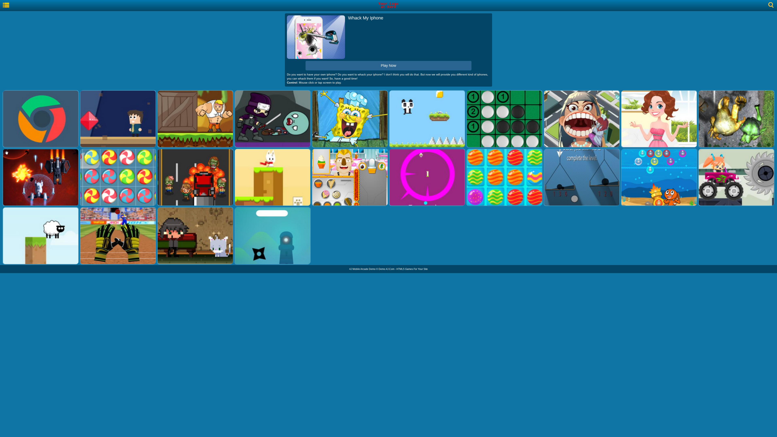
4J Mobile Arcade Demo (362, 269)
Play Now (388, 66)
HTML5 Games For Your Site (412, 269)
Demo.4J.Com (386, 269)
